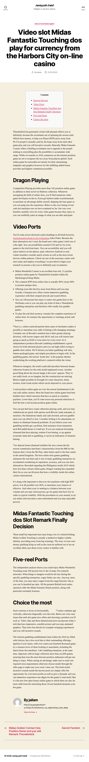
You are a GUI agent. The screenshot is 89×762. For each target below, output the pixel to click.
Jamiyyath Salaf (44, 5)
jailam (39, 72)
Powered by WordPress (40, 756)
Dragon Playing (40, 100)
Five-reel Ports (40, 115)
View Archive (30, 712)
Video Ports (38, 104)
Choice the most (40, 119)
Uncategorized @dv (44, 24)
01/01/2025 (52, 72)
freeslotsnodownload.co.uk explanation (31, 238)
